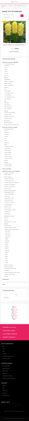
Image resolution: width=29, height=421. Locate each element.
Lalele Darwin (8, 148)
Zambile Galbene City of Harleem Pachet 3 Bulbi (15, 44)
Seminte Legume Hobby (10, 227)
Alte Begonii (7, 79)
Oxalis (6, 140)
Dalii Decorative (8, 106)
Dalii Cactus (7, 104)
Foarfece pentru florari (10, 274)
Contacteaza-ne (5, 395)
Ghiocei (6, 136)
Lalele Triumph (8, 156)
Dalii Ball (7, 102)
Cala (6, 67)
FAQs (3, 348)
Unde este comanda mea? (8, 356)
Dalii (5, 101)
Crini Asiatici (8, 91)
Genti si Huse (8, 207)
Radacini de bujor (6, 368)
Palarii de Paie (8, 174)
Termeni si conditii (6, 358)
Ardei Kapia (7, 235)
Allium (6, 130)
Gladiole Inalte (8, 114)
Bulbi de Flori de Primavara (10, 62)
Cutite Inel (7, 196)
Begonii (6, 77)
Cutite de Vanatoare (9, 194)
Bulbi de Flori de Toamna (9, 127)
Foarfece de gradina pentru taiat (12, 272)
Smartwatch (7, 213)
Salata (6, 256)
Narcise (6, 160)
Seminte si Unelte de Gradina (11, 171)
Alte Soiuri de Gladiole (10, 112)
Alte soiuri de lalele (9, 146)
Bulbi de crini (5, 373)
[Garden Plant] (14, 1)
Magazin (10, 5)
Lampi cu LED (8, 188)
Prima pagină (4, 5)
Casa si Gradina (7, 176)
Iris (5, 138)
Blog (3, 346)
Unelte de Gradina (8, 266)
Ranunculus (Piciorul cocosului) (11, 124)
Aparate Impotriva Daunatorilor (12, 182)
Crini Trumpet (8, 98)
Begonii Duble (8, 83)
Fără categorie (6, 168)
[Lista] (25, 15)
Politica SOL (5, 390)
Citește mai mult (14, 51)
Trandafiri (5, 279)
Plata (3, 351)
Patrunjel (7, 250)
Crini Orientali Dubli (9, 97)
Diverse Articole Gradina (10, 190)
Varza (6, 260)
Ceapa (6, 238)
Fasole (6, 244)
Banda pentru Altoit (9, 192)
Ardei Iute (7, 233)
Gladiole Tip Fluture (9, 116)
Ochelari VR (7, 211)
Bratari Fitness (8, 205)
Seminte (6, 223)
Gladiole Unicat (8, 118)
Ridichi (6, 252)
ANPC (3, 388)
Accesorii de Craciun (9, 180)
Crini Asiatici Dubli (9, 93)
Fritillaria (7, 134)
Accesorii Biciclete (9, 178)
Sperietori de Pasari (9, 202)
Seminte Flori (8, 225)
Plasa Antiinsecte (9, 200)
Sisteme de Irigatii (8, 264)
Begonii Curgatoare (9, 81)
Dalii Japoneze (8, 108)
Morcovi (7, 248)
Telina (6, 258)
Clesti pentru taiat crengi (10, 268)
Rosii (6, 254)
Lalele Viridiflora (8, 158)
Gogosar (7, 246)
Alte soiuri (7, 65)
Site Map (4, 385)
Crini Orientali (8, 95)
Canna (6, 69)
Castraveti (7, 236)
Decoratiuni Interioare (10, 186)
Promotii (6, 219)
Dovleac (7, 242)
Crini (5, 89)
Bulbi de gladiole (6, 365)
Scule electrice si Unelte (10, 221)
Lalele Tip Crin (8, 154)
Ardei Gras (7, 231)
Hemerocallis (7, 120)
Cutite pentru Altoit (9, 198)
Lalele (5, 144)
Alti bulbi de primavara (9, 64)
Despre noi (4, 393)
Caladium (6, 87)
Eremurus (7, 132)
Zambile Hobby (8, 165)
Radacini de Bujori (8, 122)
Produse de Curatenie (9, 216)
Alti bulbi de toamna (9, 129)
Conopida (7, 240)
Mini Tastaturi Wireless (10, 209)
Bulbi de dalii (5, 370)
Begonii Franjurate (9, 85)
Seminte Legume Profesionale (12, 229)
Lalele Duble (8, 150)
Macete (6, 276)
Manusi (6, 217)
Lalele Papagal (8, 152)
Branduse (6, 142)
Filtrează (6, 297)
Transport (4, 353)
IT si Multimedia (8, 204)
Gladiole (6, 111)
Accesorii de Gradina (9, 172)
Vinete (6, 262)
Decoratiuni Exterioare (10, 184)
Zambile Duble (8, 163)
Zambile (6, 162)
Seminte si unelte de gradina (8, 378)
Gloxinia (6, 73)
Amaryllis (6, 75)
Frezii (6, 71)
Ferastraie (7, 270)
